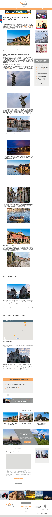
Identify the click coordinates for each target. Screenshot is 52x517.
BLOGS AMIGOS (26, 508)
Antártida (20, 8)
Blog (18, 3)
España (5, 8)
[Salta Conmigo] (10, 505)
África (13, 8)
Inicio (12, 3)
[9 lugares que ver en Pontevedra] (26, 417)
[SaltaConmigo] (24, 3)
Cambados (19, 309)
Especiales (39, 3)
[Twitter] (45, 8)
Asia (22, 8)
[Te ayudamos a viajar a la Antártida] (41, 36)
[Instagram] (47, 8)
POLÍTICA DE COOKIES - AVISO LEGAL (42, 513)
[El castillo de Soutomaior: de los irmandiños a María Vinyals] (41, 417)
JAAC (7, 21)
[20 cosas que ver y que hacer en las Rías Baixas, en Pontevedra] (10, 417)
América (17, 8)
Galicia (9, 15)
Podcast (30, 3)
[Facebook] (44, 8)
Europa (10, 8)
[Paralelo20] (45, 506)
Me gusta (27, 503)
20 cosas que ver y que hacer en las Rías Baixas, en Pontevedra (10, 424)
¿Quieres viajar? (35, 3)
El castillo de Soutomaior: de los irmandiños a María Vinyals (41, 424)
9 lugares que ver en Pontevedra (26, 423)
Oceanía (26, 8)
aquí (7, 303)
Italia (7, 8)
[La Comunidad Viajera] (38, 506)
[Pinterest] (48, 8)
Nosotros (15, 3)
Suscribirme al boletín (26, 506)
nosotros (11, 512)
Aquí (22, 369)
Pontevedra (12, 15)
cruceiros (8, 68)
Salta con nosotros (28, 442)
